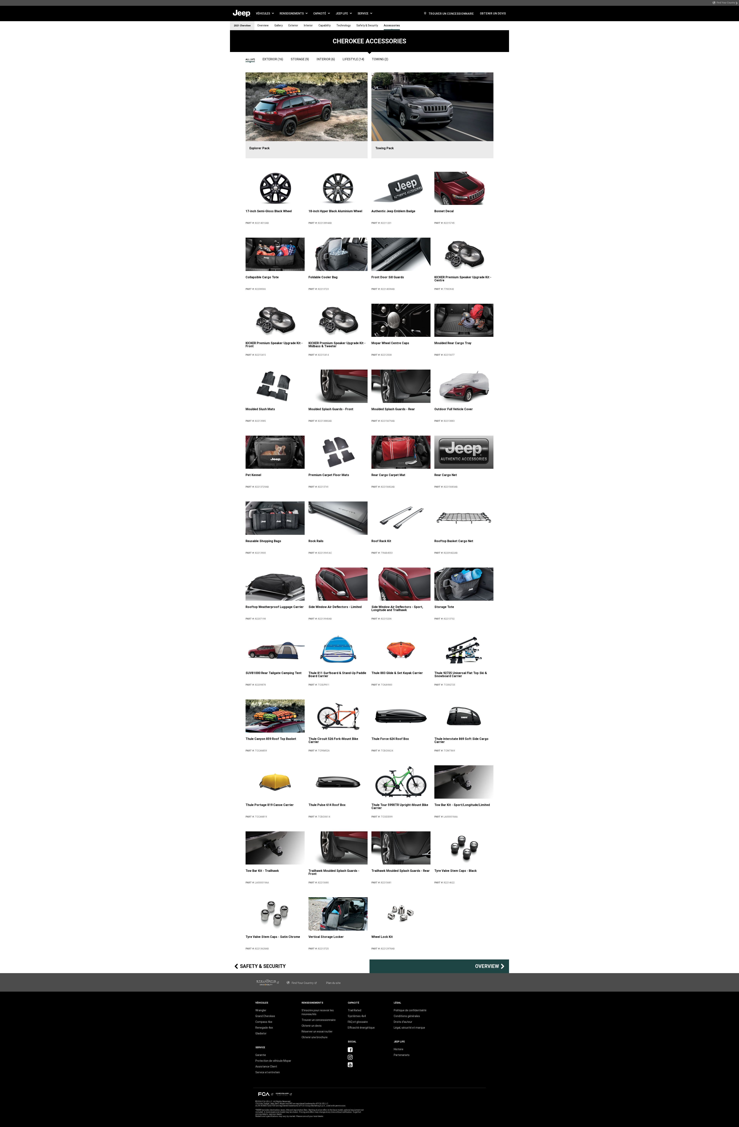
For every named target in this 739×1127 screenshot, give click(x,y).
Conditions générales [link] (407, 1016)
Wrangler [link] (260, 1010)
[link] (725, 3)
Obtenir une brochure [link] (315, 1037)
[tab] (252, 58)
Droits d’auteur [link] (403, 1021)
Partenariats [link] (402, 1055)
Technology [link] (343, 25)
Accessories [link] (392, 25)
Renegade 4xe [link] (264, 1027)
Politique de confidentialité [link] (410, 1010)
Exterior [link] (293, 25)
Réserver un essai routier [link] (317, 1031)
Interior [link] (308, 25)
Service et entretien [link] (267, 1072)
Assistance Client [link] (266, 1066)
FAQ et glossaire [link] (358, 1021)
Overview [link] (263, 25)
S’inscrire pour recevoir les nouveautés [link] (318, 1012)
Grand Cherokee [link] (265, 1016)
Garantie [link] (260, 1055)
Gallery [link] (278, 25)
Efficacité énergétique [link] (361, 1027)
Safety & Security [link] (367, 25)
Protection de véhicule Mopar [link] (273, 1060)
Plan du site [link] (333, 983)
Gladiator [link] (261, 1033)
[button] (265, 13)
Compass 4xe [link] (263, 1021)
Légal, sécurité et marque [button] (409, 1027)
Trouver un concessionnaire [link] (319, 1019)
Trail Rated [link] (354, 1010)
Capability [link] (325, 25)
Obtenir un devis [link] (312, 1025)
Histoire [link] (398, 1049)
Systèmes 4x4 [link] (357, 1016)
